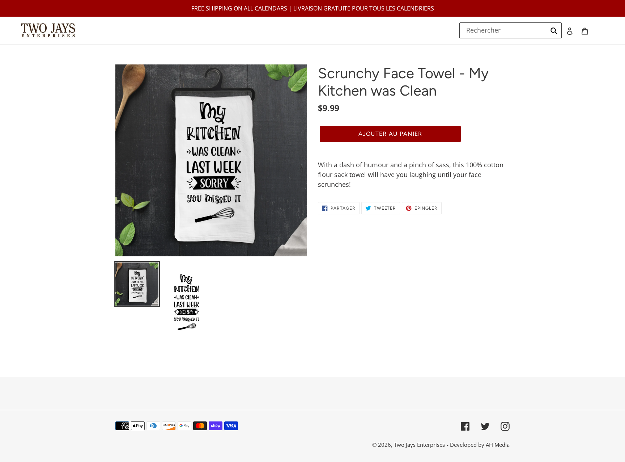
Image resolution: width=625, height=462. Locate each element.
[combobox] (510, 30)
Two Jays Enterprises (419, 444)
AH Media (498, 444)
